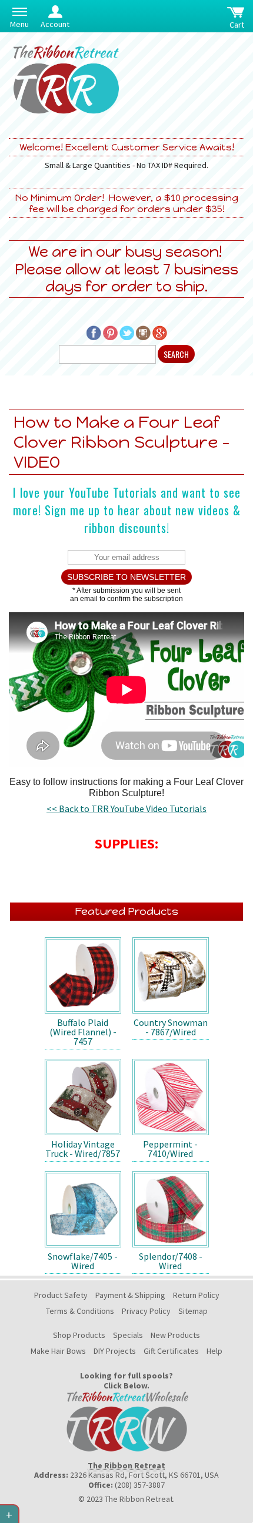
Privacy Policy (146, 1311)
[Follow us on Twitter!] (126, 332)
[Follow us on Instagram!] (143, 332)
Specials (128, 1335)
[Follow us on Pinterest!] (110, 332)
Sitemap (193, 1311)
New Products (175, 1335)
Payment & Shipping (130, 1295)
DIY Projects (115, 1351)
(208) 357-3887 (140, 1485)
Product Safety (61, 1295)
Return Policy (196, 1295)
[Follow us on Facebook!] (93, 332)
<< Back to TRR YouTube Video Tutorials (126, 808)
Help (214, 1351)
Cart (236, 24)
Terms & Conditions (80, 1311)
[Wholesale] (126, 1420)
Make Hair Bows (58, 1351)
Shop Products (79, 1335)
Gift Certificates (171, 1351)
